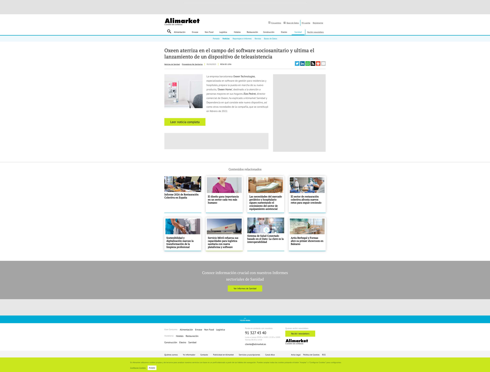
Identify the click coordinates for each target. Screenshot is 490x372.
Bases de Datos (270, 38)
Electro (284, 32)
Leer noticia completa (185, 122)
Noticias (226, 38)
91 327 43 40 (255, 332)
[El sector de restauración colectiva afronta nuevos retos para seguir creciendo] (307, 194)
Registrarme (318, 23)
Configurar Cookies (138, 368)
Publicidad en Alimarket (223, 354)
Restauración (252, 32)
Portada (216, 38)
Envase (195, 32)
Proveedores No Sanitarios (192, 64)
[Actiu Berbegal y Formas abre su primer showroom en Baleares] (307, 234)
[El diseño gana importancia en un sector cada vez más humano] (224, 194)
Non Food (209, 32)
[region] (245, 364)
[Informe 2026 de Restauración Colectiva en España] (182, 194)
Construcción (268, 32)
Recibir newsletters (315, 32)
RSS (324, 354)
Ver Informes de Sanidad (245, 288)
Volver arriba (245, 320)
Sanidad (298, 32)
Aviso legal (296, 354)
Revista (258, 38)
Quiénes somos (171, 354)
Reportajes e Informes (242, 38)
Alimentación (179, 32)
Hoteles (237, 32)
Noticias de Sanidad (172, 64)
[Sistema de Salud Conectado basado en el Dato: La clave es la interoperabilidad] (265, 234)
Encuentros (276, 23)
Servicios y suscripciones (249, 354)
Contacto (204, 354)
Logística (223, 32)
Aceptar (152, 368)
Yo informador (189, 354)
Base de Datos (293, 23)
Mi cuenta (306, 23)
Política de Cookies (311, 354)
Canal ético (270, 354)
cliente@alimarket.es (255, 344)
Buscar (169, 31)
